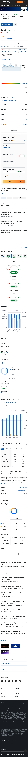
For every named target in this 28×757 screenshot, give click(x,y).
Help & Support (18, 693)
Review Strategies (8, 38)
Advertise (17, 691)
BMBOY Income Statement (10, 399)
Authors (16, 696)
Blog (2, 688)
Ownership (13, 46)
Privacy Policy (4, 744)
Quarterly (8, 405)
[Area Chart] (4, 49)
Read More (3, 483)
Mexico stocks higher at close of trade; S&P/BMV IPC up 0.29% (11, 222)
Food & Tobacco (23, 487)
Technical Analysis (7, 252)
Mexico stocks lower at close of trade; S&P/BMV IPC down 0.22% (14, 213)
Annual (2, 405)
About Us (17, 688)
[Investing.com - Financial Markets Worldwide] (8, 2)
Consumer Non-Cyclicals (21, 490)
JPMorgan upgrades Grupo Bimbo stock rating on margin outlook (13, 240)
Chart (8, 43)
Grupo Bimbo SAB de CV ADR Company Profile (11, 473)
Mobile (2, 691)
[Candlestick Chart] (2, 49)
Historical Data (20, 46)
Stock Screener (9, 5)
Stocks (3, 5)
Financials (25, 43)
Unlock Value (22, 83)
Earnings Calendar (19, 5)
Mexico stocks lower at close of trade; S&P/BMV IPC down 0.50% (14, 205)
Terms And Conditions (5, 740)
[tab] (8, 256)
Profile (8, 46)
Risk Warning (3, 749)
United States (23, 496)
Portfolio (3, 693)
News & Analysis (16, 43)
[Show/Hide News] (9, 49)
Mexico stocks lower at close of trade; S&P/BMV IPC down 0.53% (14, 231)
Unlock (14, 466)
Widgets (3, 696)
